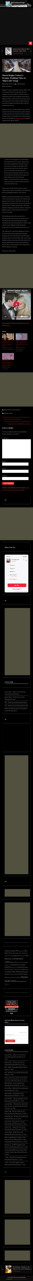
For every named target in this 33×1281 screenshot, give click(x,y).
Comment (5, 438)
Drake (16, 955)
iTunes (27, 323)
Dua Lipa (23, 955)
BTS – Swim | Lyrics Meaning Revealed (16, 702)
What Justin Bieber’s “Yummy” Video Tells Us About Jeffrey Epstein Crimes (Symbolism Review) (15, 1139)
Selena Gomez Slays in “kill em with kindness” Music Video (21, 50)
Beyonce (21, 951)
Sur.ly (14, 1010)
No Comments (8, 86)
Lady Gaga (10, 969)
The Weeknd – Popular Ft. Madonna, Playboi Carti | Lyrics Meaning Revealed (21, 1268)
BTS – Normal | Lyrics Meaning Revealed (16, 705)
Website (4, 476)
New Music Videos (16, 53)
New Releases (14, 1271)
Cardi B (24, 953)
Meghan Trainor (8, 413)
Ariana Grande (11, 951)
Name (4, 461)
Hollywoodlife (20, 118)
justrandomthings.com (11, 1006)
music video (12, 972)
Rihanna (8, 974)
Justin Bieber (16, 965)
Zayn (7, 984)
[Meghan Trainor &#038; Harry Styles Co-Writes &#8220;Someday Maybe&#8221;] (8, 336)
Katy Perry (14, 967)
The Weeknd (21, 981)
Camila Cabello (16, 953)
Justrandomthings (18, 3)
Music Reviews (8, 410)
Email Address (9, 1034)
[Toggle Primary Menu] (30, 43)
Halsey (13, 962)
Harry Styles (20, 962)
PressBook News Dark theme (19, 1279)
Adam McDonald (20, 84)
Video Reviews (16, 410)
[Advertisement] (16, 24)
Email (4, 468)
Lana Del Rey (18, 969)
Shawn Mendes (12, 977)
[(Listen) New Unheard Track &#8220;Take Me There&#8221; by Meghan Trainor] (8, 356)
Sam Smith (15, 974)
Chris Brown (9, 955)
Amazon (7, 325)
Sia (19, 977)
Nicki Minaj (23, 972)
